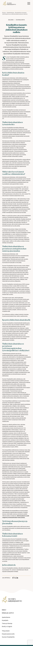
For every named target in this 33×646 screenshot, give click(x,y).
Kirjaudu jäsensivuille (8, 634)
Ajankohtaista (10, 12)
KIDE (3, 610)
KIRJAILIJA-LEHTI (7, 613)
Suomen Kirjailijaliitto (8, 637)
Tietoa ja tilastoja (7, 623)
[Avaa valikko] (28, 3)
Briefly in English (7, 626)
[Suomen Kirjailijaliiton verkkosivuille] (12, 600)
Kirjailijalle (5, 620)
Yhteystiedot (6, 631)
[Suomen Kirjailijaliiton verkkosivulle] (9, 3)
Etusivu (4, 12)
